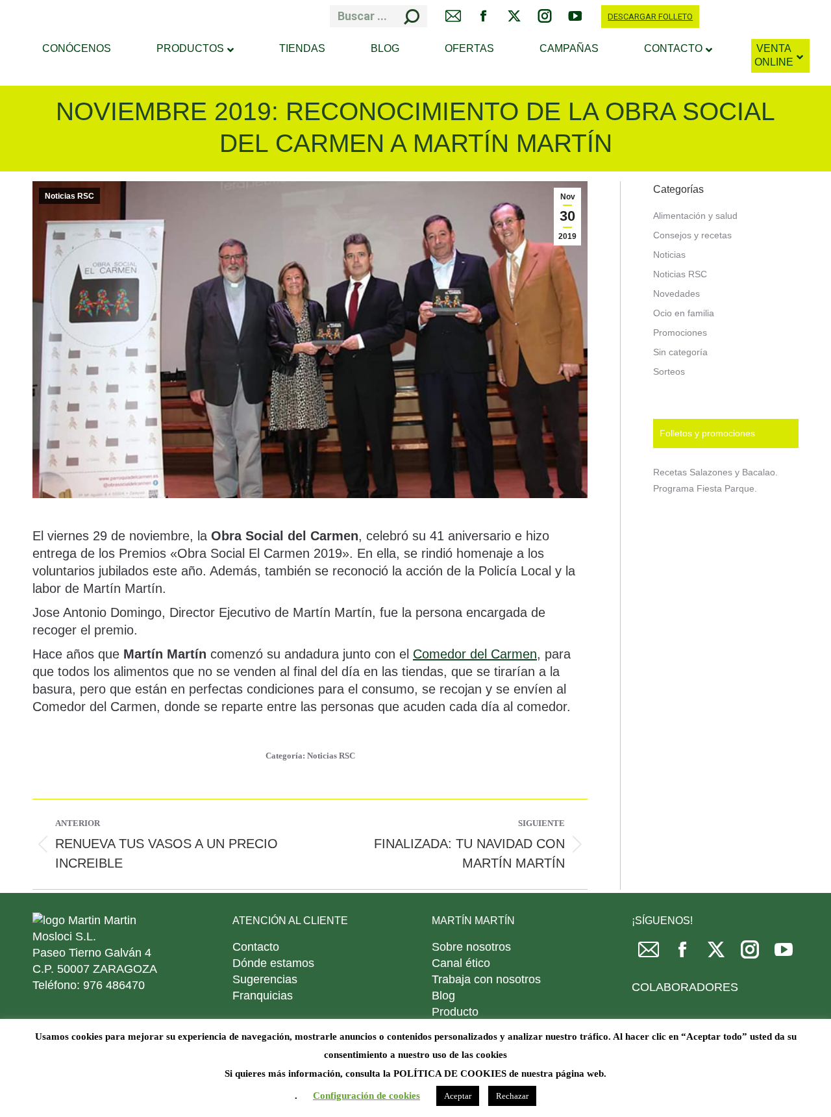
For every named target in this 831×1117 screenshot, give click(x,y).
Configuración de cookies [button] (366, 1095)
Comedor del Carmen (475, 654)
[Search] (411, 16)
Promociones (680, 332)
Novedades (676, 293)
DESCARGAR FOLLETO (650, 16)
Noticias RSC (69, 196)
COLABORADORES (685, 987)
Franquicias (262, 995)
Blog (443, 995)
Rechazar (512, 1096)
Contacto (255, 946)
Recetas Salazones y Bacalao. (715, 472)
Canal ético (461, 963)
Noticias (669, 254)
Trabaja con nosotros (486, 979)
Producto (455, 1011)
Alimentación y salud (695, 215)
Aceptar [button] (457, 1096)
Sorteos (669, 371)
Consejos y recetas (692, 235)
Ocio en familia (683, 313)
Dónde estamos (273, 963)
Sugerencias (264, 979)
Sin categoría (680, 352)
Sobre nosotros (471, 946)
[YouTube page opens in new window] (783, 954)
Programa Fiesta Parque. (705, 488)
